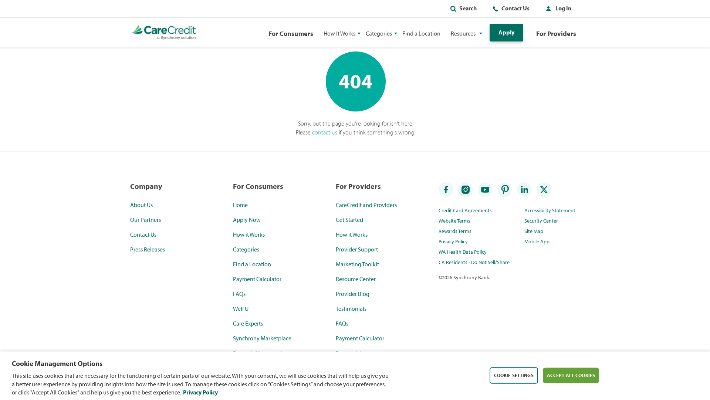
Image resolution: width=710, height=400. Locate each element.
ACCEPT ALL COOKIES (571, 375)
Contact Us (515, 8)
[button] (556, 9)
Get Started (349, 219)
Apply (506, 32)
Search (468, 8)
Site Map (533, 231)
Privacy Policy (453, 241)
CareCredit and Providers (366, 205)
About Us (141, 205)
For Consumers (290, 33)
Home (240, 205)
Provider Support (357, 249)
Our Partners (145, 219)
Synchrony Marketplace (262, 338)
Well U (240, 308)
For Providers (556, 33)
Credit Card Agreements (465, 210)
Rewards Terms (455, 231)
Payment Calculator (257, 279)
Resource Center (356, 279)
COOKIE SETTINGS (514, 375)
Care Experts (248, 323)
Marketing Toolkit (357, 264)
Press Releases (147, 249)
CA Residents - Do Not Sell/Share (474, 262)
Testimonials (351, 308)
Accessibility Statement (549, 210)
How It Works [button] (339, 33)
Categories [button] (379, 33)
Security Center (541, 220)
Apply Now (247, 219)
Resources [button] (463, 33)
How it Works (249, 234)
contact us (324, 132)
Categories (246, 249)
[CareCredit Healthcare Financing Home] (164, 32)
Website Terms (454, 220)
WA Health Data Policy (463, 252)
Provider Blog (352, 293)
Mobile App (537, 241)
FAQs (239, 293)
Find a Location (421, 33)
